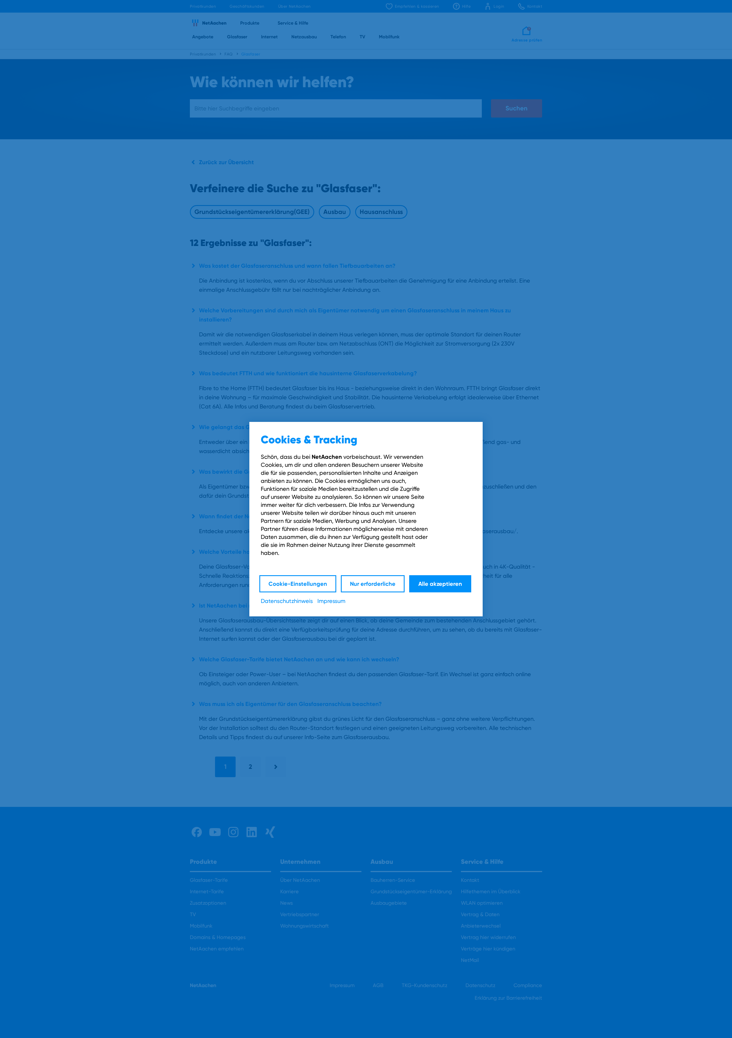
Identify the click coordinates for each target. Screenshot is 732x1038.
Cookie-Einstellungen (297, 583)
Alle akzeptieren (440, 583)
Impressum (331, 601)
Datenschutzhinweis (287, 601)
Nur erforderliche (372, 583)
